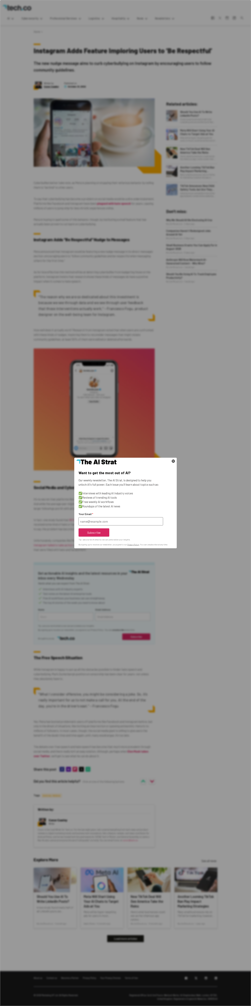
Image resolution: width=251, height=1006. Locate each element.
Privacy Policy (133, 544)
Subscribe (94, 532)
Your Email (86, 514)
